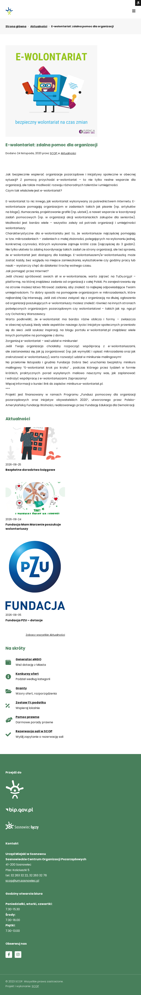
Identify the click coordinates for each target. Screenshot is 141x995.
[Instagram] (18, 954)
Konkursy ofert (27, 674)
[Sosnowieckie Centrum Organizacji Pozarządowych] (9, 11)
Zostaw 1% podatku (31, 702)
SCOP (54, 153)
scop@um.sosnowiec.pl (22, 881)
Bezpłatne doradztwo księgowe (30, 470)
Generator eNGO (28, 659)
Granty (21, 688)
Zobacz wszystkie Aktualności (45, 635)
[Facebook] (9, 954)
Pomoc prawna (27, 717)
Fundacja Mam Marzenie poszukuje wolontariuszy (33, 527)
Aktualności (38, 26)
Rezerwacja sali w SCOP (34, 731)
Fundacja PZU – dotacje (24, 620)
